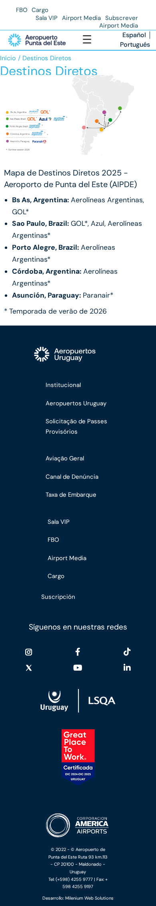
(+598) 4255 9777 (74, 879)
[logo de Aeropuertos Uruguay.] (78, 354)
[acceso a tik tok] (127, 652)
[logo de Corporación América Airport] (78, 825)
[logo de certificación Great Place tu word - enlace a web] (78, 757)
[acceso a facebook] (78, 652)
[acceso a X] (29, 668)
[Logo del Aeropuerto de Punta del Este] (37, 40)
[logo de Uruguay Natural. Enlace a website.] (78, 701)
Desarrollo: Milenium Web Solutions (78, 898)
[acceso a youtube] (78, 668)
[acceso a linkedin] (127, 668)
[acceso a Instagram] (29, 652)
